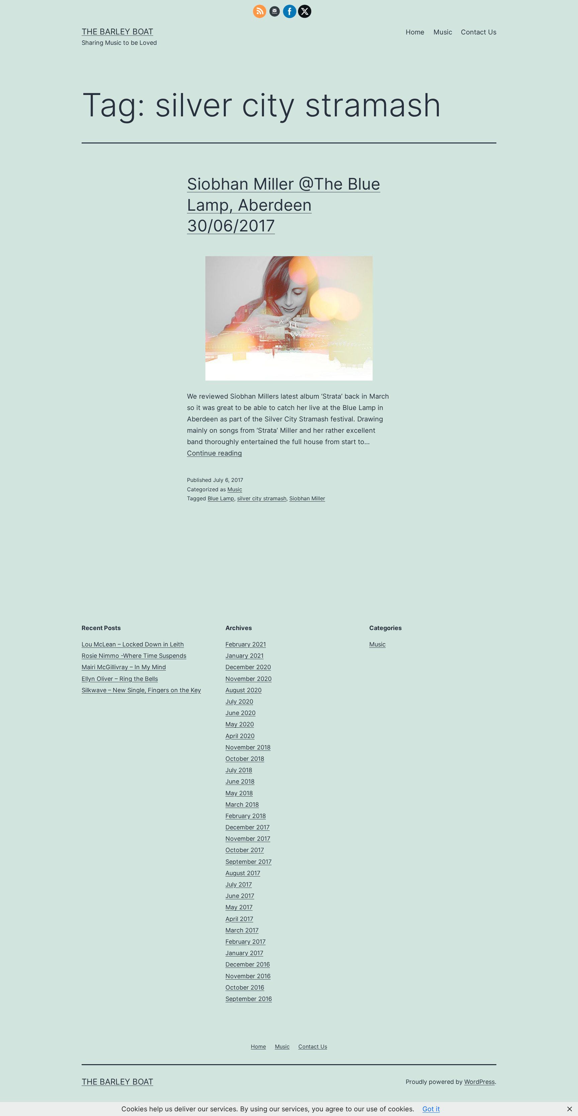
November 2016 (248, 976)
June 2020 (240, 712)
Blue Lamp (221, 498)
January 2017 (244, 952)
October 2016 (244, 987)
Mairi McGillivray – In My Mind (124, 667)
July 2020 (239, 701)
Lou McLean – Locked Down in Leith (133, 644)
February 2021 (245, 644)
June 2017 (239, 895)
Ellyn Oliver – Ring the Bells (120, 678)
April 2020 (240, 735)
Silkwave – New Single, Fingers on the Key (141, 690)
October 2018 (244, 758)
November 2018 (248, 747)
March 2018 (242, 804)
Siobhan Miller (307, 498)
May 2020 (239, 724)
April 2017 (239, 918)
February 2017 (245, 941)
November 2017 (247, 838)
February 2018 (245, 815)
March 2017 (242, 930)
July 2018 (238, 770)
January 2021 (244, 655)
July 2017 (238, 884)
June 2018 (240, 781)
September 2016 (248, 998)
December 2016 (247, 964)
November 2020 (248, 678)
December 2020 (248, 667)
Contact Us (478, 32)
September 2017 (248, 861)
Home (415, 32)
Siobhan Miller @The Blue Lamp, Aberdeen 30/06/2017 (283, 204)
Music (443, 32)
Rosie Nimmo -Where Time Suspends (134, 655)
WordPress (479, 1081)
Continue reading (214, 453)
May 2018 (239, 793)
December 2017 (247, 827)
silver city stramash (261, 498)
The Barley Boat (117, 31)
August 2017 (242, 873)
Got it (431, 1109)
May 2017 (239, 907)
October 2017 (244, 849)
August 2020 (243, 690)
